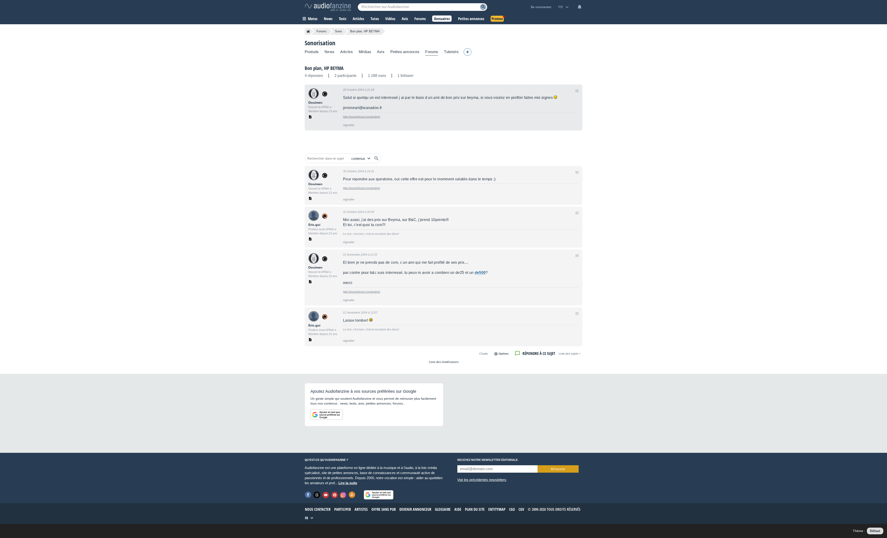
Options (503, 353)
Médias (365, 52)
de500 (480, 273)
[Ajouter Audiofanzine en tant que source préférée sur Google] (326, 415)
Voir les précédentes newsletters (481, 480)
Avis (380, 52)
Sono (338, 31)
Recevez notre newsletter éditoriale (487, 460)
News (329, 52)
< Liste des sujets (569, 353)
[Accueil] (308, 31)
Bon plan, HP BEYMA (324, 68)
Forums (321, 31)
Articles (346, 52)
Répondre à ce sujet (538, 353)
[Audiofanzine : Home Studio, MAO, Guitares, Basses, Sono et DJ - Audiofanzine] (328, 7)
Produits (312, 52)
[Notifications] (579, 7)
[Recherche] (483, 7)
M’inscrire (558, 469)
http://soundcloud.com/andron (361, 116)
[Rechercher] (376, 158)
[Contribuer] (467, 52)
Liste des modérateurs (444, 362)
